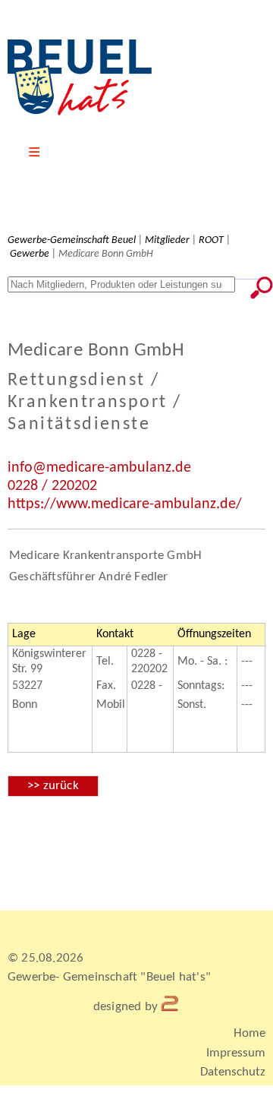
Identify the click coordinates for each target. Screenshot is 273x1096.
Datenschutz (232, 1072)
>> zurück (53, 785)
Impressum (235, 1053)
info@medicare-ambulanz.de (99, 467)
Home (249, 1033)
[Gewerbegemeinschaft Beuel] (80, 112)
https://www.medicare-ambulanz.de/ (125, 504)
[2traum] (170, 1006)
